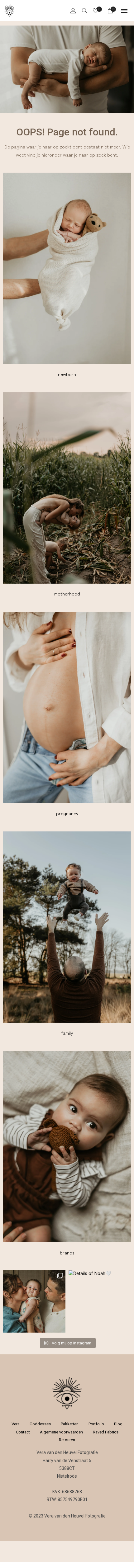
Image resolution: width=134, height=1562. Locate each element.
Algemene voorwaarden (61, 1432)
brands (67, 1252)
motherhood (67, 593)
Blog (118, 1424)
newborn (67, 374)
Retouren (67, 1439)
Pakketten (70, 1424)
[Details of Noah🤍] (100, 1301)
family (67, 1032)
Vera (16, 1424)
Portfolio (96, 1424)
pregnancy (67, 813)
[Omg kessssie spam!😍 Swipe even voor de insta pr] (34, 1301)
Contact (23, 1432)
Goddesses (40, 1424)
